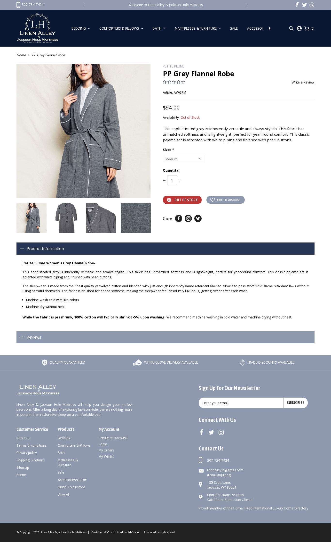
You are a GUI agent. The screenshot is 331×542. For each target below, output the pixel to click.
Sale (234, 28)
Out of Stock (186, 200)
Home (21, 55)
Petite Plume (173, 66)
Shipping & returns (30, 460)
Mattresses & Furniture (196, 28)
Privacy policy (26, 452)
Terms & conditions (31, 445)
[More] (269, 28)
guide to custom (71, 487)
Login (103, 444)
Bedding (79, 28)
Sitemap (22, 467)
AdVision (133, 532)
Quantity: (171, 170)
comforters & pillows (74, 445)
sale (61, 472)
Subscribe (295, 403)
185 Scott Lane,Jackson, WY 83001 (221, 485)
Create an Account (113, 437)
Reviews (34, 337)
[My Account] (299, 28)
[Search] (291, 28)
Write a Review (303, 82)
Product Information (45, 248)
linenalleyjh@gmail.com (225, 470)
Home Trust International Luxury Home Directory (270, 508)
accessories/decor (72, 479)
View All (64, 494)
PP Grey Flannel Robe (48, 55)
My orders (106, 450)
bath (61, 452)
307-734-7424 (218, 460)
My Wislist (106, 456)
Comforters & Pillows (119, 28)
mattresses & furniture (68, 462)
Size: (168, 149)
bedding (64, 437)
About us (23, 437)
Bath (157, 28)
